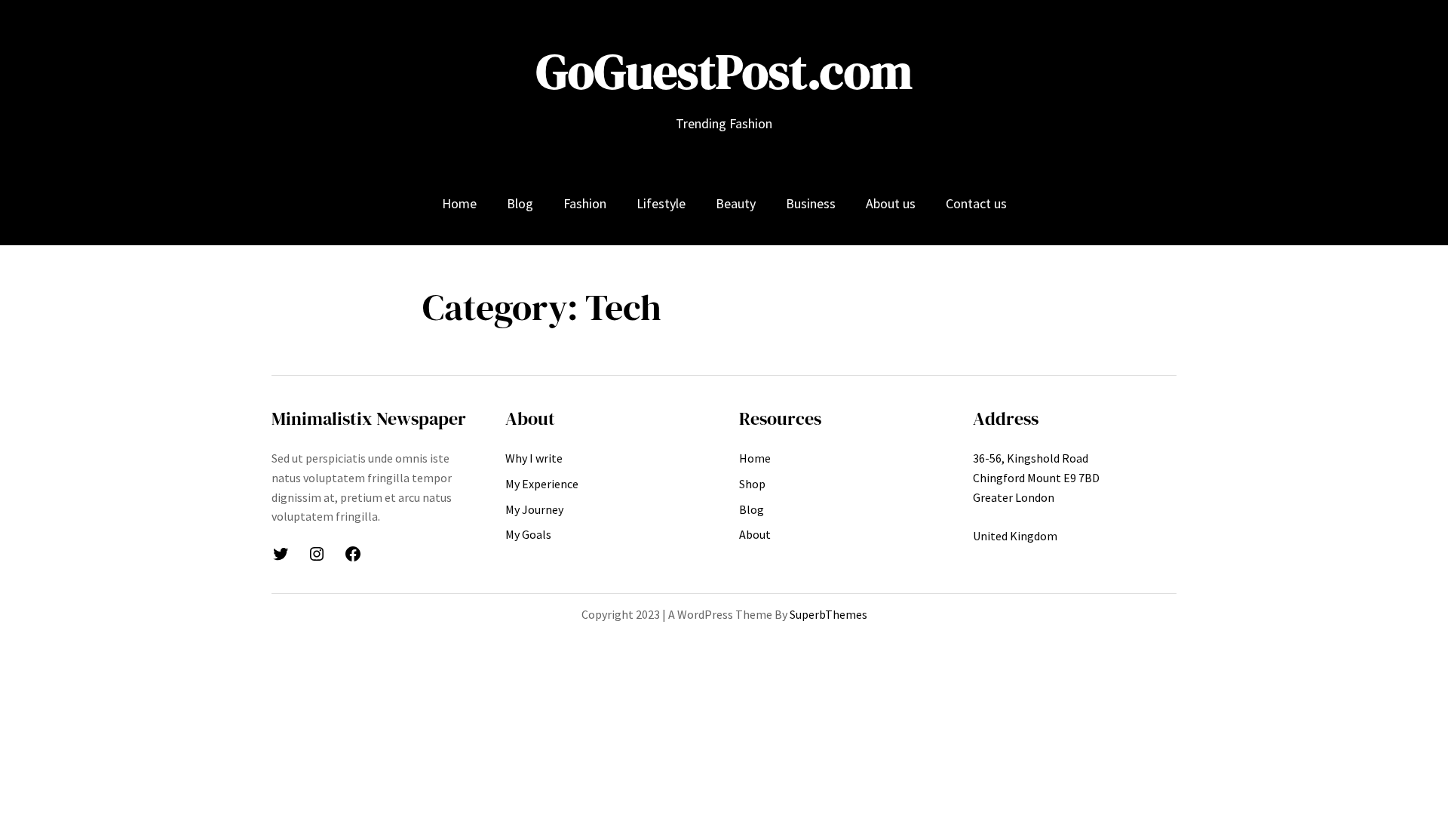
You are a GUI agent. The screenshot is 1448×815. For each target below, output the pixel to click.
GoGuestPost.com (724, 71)
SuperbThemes (828, 614)
